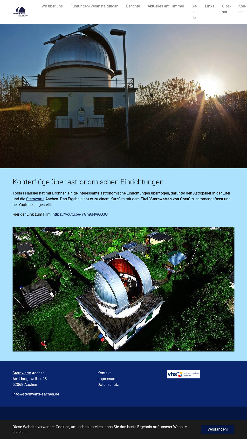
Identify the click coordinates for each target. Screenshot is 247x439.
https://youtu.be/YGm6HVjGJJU (80, 214)
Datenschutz (108, 384)
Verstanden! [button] (217, 429)
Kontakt (104, 373)
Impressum (107, 378)
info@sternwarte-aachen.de (36, 394)
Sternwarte (35, 199)
